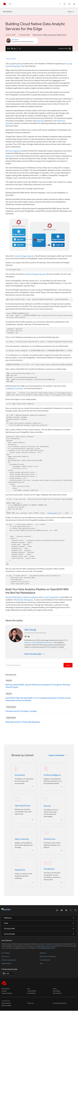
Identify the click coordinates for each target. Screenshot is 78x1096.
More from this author (33, 654)
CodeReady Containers (14, 388)
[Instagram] (75, 911)
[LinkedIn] (57, 911)
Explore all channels (56, 755)
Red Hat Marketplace (25, 600)
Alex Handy (15, 39)
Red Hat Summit (57, 993)
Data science (37, 35)
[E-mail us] (20, 48)
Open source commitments (48, 956)
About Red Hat (5, 988)
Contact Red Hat (31, 991)
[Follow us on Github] (25, 636)
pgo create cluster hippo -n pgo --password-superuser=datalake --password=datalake (37, 299)
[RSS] (70, 48)
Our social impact (45, 960)
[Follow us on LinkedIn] (28, 636)
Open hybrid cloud (22, 805)
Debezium (9, 156)
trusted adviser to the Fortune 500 (46, 946)
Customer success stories (9, 960)
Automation (20, 775)
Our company (6, 953)
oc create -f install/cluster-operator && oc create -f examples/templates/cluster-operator (39, 341)
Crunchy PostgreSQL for (51, 597)
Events (55, 988)
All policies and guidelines (59, 1003)
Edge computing (49, 35)
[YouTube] (61, 911)
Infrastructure (49, 839)
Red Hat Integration (13, 151)
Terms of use (30, 1003)
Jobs (41, 963)
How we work (5, 956)
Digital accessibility (6, 1005)
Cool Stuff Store (31, 993)
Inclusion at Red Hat (7, 993)
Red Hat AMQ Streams (14, 597)
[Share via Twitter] (17, 48)
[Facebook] (66, 911)
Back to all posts (11, 59)
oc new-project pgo (13, 269)
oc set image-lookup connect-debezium (20, 404)
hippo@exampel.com (53, 513)
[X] (71, 911)
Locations (4, 991)
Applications (20, 870)
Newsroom (43, 953)
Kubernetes (40, 121)
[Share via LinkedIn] (15, 48)
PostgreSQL (15, 66)
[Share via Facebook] (12, 48)
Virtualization (49, 869)
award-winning (45, 948)
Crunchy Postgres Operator (24, 256)
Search (68, 665)
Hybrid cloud (61, 35)
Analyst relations (6, 963)
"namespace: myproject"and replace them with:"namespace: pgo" (14, 331)
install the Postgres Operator (35, 274)
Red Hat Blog (7, 12)
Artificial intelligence (52, 775)
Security (47, 806)
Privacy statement (6, 1003)
